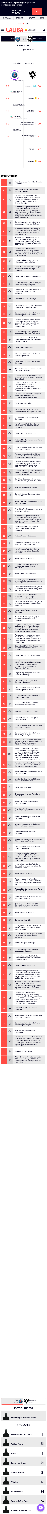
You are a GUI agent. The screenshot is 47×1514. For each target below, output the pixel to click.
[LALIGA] (14, 30)
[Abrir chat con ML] (40, 1507)
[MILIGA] (43, 30)
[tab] (12, 1401)
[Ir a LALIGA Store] (23, 23)
